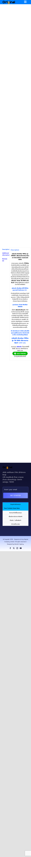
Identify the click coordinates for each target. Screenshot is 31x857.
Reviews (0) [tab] (4, 260)
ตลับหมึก (19, 347)
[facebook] (10, 548)
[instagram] (17, 548)
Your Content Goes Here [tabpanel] (12, 508)
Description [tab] (5, 249)
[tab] (15, 504)
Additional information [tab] (5, 254)
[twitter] (14, 548)
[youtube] (21, 548)
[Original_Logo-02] (9, 1)
